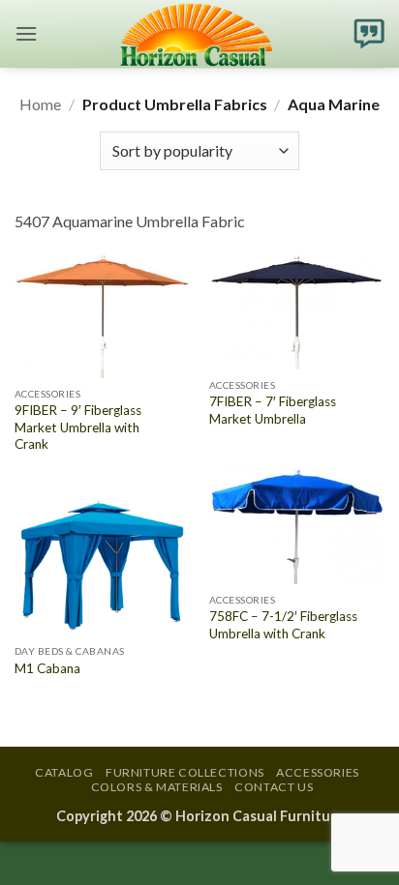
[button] (26, 33)
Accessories (317, 772)
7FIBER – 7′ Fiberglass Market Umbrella (272, 410)
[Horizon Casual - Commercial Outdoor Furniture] (195, 34)
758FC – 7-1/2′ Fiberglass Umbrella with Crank (283, 624)
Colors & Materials (157, 787)
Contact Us (273, 787)
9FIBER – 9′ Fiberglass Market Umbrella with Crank (78, 427)
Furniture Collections (185, 772)
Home (40, 104)
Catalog (64, 772)
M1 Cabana (47, 668)
